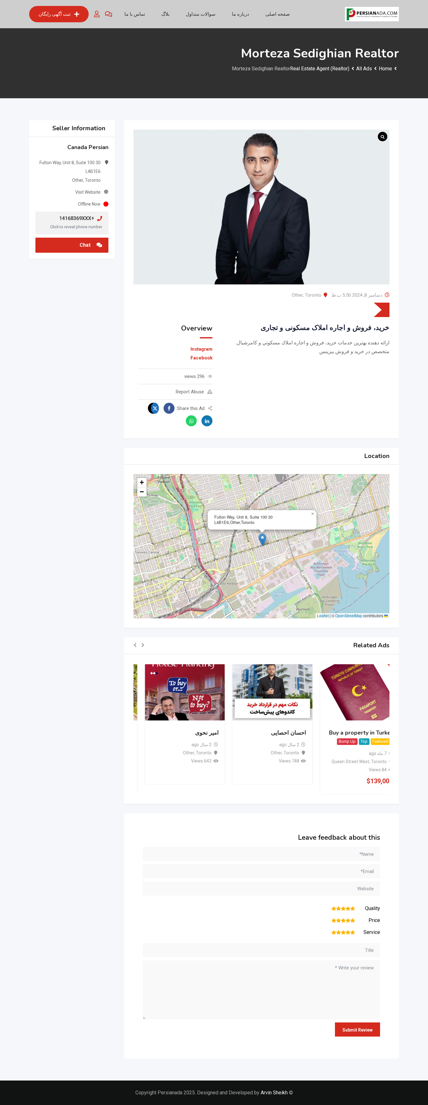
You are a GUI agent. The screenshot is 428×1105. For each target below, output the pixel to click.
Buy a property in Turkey (350, 732)
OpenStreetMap (348, 615)
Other (297, 295)
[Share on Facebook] (167, 408)
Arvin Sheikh (274, 1093)
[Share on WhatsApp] (190, 420)
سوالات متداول (201, 14)
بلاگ (165, 14)
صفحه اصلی (277, 14)
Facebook (201, 358)
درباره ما (240, 14)
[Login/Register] (97, 14)
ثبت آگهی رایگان (54, 14)
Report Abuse (190, 392)
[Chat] (108, 14)
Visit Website (88, 192)
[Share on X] (153, 408)
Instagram (201, 349)
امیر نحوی (195, 732)
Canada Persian (87, 147)
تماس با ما (134, 14)
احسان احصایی (277, 732)
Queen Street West (339, 761)
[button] (262, 539)
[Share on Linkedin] (205, 420)
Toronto (313, 295)
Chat (86, 245)
